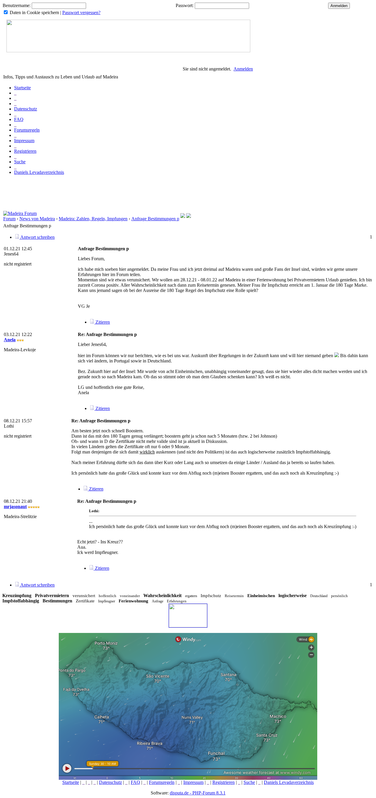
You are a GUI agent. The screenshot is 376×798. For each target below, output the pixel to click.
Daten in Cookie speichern (34, 12)
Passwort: (185, 5)
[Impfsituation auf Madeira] (188, 216)
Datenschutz (25, 108)
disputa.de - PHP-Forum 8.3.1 (198, 792)
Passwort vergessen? (81, 12)
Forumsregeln (27, 129)
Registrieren (25, 151)
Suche (20, 161)
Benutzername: (17, 5)
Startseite (22, 87)
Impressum (24, 140)
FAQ (19, 119)
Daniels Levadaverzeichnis (39, 172)
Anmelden (243, 68)
